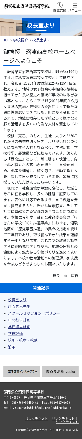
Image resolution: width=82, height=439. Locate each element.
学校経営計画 (19, 327)
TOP (6, 40)
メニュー (74, 10)
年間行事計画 (19, 320)
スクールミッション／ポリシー (34, 313)
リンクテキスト (36, 418)
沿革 (11, 347)
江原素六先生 (19, 306)
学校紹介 (20, 40)
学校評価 (15, 333)
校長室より (41, 40)
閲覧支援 (59, 10)
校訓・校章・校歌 (23, 340)
